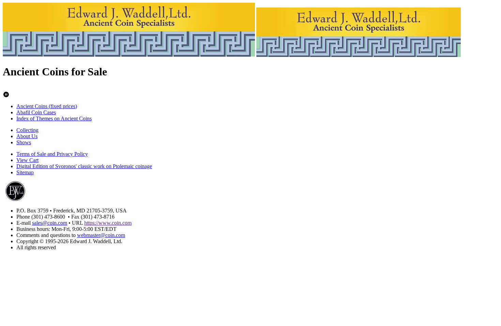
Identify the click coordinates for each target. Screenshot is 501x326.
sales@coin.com (49, 223)
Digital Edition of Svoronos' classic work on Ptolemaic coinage (84, 166)
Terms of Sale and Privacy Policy (52, 154)
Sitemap (25, 172)
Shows (23, 142)
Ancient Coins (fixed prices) (46, 106)
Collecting (27, 130)
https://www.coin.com (108, 223)
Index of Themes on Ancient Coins (54, 118)
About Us (26, 136)
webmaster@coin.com (101, 235)
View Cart (27, 160)
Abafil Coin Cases (36, 112)
